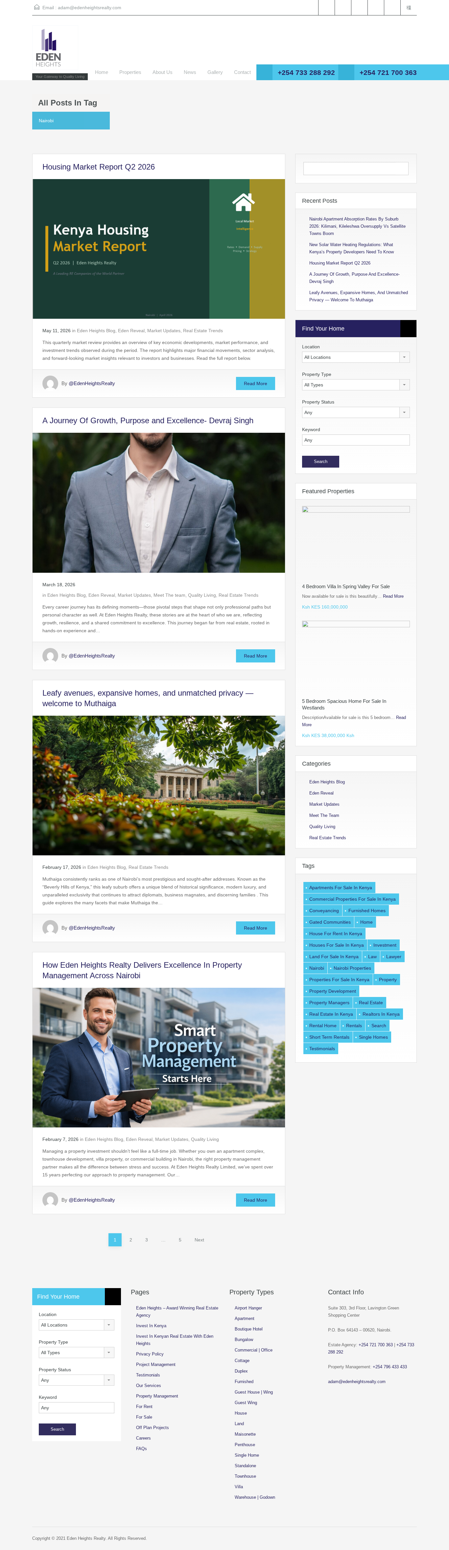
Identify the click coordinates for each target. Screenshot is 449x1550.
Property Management (157, 1396)
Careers (143, 1438)
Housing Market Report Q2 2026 (98, 166)
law (372, 956)
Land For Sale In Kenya (334, 956)
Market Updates (163, 330)
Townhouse (245, 1476)
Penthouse (245, 1444)
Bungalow (244, 1339)
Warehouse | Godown (255, 1497)
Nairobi (316, 968)
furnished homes (367, 910)
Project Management (156, 1364)
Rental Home (323, 1025)
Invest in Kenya (151, 1325)
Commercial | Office (253, 1350)
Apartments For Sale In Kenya (340, 887)
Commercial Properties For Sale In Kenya (352, 899)
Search (378, 1025)
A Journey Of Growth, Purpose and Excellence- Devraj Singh (147, 420)
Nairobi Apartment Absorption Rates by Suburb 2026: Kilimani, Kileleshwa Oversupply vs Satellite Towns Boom (357, 226)
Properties (130, 72)
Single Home (247, 1455)
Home (101, 72)
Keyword (311, 429)
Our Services (148, 1385)
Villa (239, 1486)
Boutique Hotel (249, 1329)
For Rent (144, 1406)
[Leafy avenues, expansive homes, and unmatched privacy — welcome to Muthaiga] (159, 785)
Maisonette (245, 1434)
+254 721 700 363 (388, 72)
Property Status (318, 402)
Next (199, 1239)
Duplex (241, 1371)
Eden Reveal (131, 330)
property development (332, 991)
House (241, 1413)
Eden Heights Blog (96, 330)
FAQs (141, 1448)
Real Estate (371, 1002)
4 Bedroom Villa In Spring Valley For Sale (346, 586)
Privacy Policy (150, 1354)
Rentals (354, 1025)
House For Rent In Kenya (335, 933)
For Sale (144, 1417)
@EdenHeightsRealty (92, 383)
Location (311, 346)
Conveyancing (324, 910)
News (190, 72)
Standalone (245, 1465)
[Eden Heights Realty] (55, 51)
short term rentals (329, 1037)
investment (384, 945)
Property (388, 979)
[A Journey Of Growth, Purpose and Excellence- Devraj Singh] (159, 502)
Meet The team (169, 595)
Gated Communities (330, 922)
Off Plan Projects (152, 1427)
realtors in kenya (381, 1014)
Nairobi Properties (352, 968)
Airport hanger (248, 1308)
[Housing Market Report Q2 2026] (159, 248)
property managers (329, 1002)
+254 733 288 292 (306, 72)
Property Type (316, 374)
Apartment (244, 1318)
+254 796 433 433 (390, 1366)
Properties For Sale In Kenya (339, 979)
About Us (163, 72)
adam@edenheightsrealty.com (89, 7)
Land (239, 1423)
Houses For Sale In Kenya (336, 945)
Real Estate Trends (203, 330)
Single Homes (373, 1037)
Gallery (215, 72)
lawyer (393, 956)
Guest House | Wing (254, 1392)
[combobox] (356, 357)
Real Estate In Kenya (331, 1014)
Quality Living (202, 595)
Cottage (242, 1360)
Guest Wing (246, 1402)
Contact (242, 72)
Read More (255, 383)
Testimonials (322, 1048)
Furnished (244, 1381)
